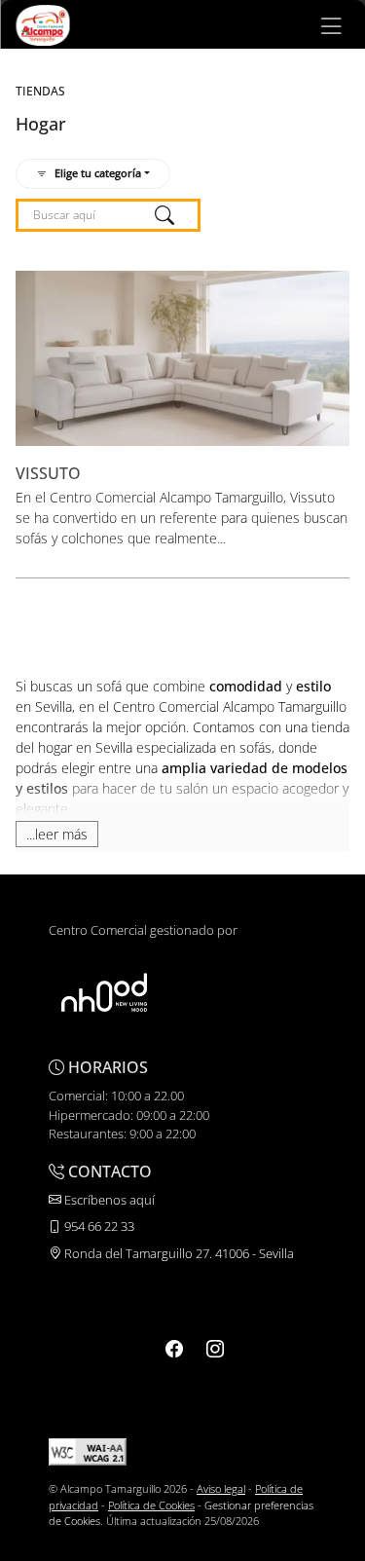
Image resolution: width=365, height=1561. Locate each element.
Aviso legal (221, 1488)
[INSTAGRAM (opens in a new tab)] (215, 1348)
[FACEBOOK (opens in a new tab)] (174, 1348)
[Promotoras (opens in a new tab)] (104, 992)
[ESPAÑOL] (42, 23)
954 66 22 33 (97, 1226)
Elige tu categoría (98, 173)
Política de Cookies (151, 1505)
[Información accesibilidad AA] (88, 1450)
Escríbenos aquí (108, 1199)
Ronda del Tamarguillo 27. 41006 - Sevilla (177, 1253)
